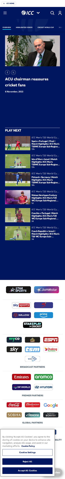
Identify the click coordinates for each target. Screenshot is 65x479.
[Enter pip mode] (50, 61)
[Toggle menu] (5, 12)
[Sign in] (59, 12)
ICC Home (10, 3)
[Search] (52, 12)
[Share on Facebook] (7, 72)
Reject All (27, 461)
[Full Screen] (56, 61)
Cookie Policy (28, 446)
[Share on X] (13, 72)
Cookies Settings (27, 452)
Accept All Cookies (27, 470)
